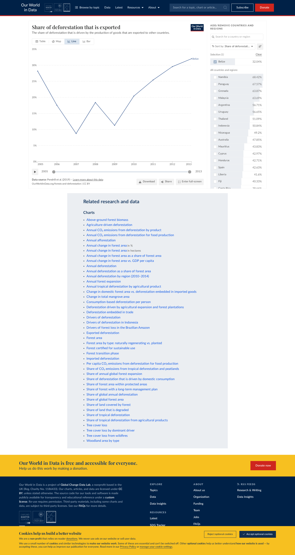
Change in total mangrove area (107, 296)
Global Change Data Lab (76, 485)
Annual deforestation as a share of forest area (118, 271)
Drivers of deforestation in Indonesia (112, 322)
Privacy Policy (128, 547)
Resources (133, 7)
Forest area (94, 338)
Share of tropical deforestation (108, 415)
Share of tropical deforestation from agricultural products (127, 420)
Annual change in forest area (106, 245)
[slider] (54, 172)
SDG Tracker (157, 525)
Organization (201, 497)
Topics (154, 490)
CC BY (86, 184)
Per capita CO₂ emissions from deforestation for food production (132, 363)
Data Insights (158, 503)
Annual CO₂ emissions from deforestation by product (123, 230)
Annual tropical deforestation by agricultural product (123, 286)
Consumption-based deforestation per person (118, 302)
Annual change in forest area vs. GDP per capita (120, 260)
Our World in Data (30, 7)
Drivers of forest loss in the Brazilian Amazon (118, 327)
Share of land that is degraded (107, 410)
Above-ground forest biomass (107, 219)
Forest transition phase (102, 353)
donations (71, 539)
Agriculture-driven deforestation (109, 224)
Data (107, 7)
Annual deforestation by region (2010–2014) (117, 276)
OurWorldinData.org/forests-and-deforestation (56, 184)
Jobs (196, 517)
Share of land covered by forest (108, 404)
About (152, 7)
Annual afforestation (101, 240)
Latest (119, 7)
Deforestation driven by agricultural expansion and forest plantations (135, 307)
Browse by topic (89, 7)
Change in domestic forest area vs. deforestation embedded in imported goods (141, 291)
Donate (264, 7)
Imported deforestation (102, 358)
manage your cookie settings (156, 547)
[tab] (40, 41)
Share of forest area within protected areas (116, 384)
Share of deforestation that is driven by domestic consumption (130, 379)
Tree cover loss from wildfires (107, 435)
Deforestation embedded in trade (109, 312)
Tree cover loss (96, 425)
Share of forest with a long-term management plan (122, 389)
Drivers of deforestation (103, 317)
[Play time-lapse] (35, 172)
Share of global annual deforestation (112, 394)
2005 (45, 171)
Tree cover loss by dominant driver (110, 430)
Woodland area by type (102, 440)
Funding (198, 503)
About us (199, 490)
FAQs (82, 506)
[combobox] (200, 8)
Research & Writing (249, 490)
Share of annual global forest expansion (114, 373)
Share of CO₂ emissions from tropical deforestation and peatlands (132, 368)
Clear (259, 54)
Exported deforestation (102, 333)
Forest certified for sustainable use (110, 348)
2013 (198, 171)
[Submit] (225, 7)
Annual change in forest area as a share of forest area (123, 255)
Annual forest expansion (103, 281)
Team (196, 510)
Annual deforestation (101, 266)
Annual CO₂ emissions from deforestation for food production (130, 235)
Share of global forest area (105, 399)
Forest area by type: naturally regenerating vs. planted (124, 343)
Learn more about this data (88, 180)
